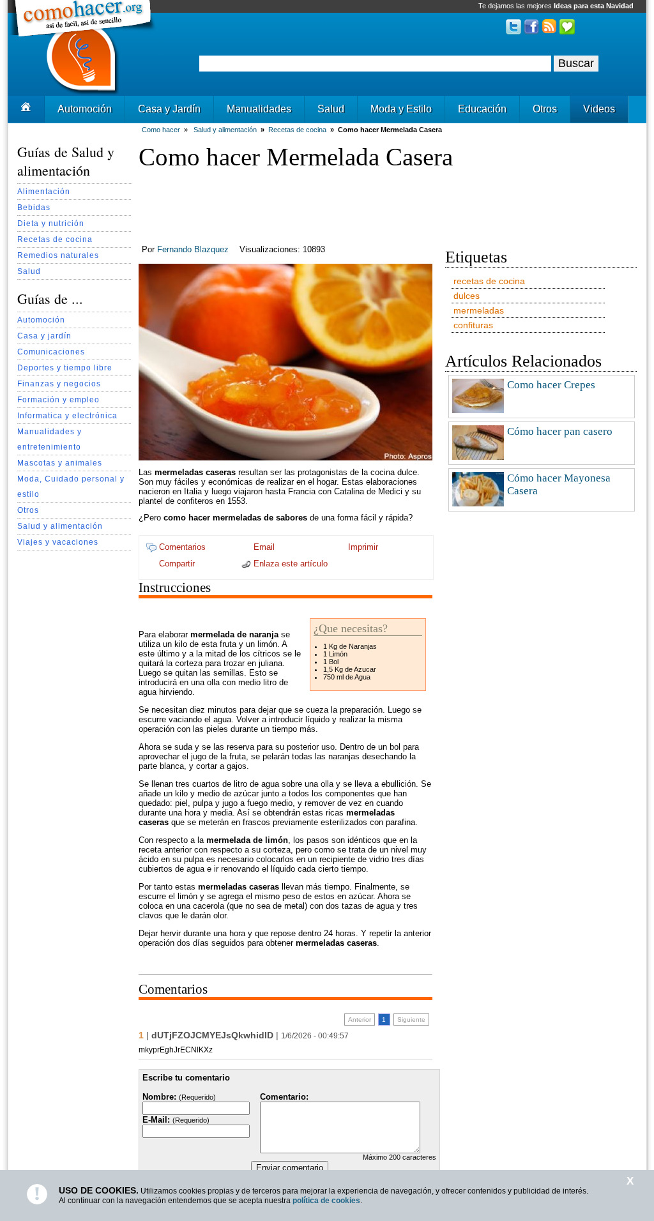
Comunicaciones (51, 351)
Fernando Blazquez (193, 249)
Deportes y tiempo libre (64, 367)
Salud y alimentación (60, 526)
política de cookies (326, 1200)
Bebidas (33, 207)
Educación (482, 108)
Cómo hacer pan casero (559, 431)
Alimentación (43, 191)
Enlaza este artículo (289, 563)
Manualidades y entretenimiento (49, 439)
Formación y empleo (58, 399)
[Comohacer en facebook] (531, 31)
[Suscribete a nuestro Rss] (549, 31)
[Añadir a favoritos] (567, 31)
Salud (330, 108)
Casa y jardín (44, 335)
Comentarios (181, 547)
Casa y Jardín (169, 108)
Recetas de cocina (55, 239)
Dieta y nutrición (50, 223)
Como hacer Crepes (551, 385)
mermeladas (478, 310)
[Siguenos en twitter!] (513, 31)
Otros (545, 108)
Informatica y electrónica (67, 415)
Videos (599, 108)
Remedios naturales (58, 255)
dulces (466, 296)
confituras (473, 325)
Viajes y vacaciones (57, 542)
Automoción (84, 108)
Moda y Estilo (401, 108)
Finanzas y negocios (59, 383)
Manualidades (259, 108)
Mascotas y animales (59, 463)
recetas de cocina (489, 281)
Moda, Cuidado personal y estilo (71, 486)
